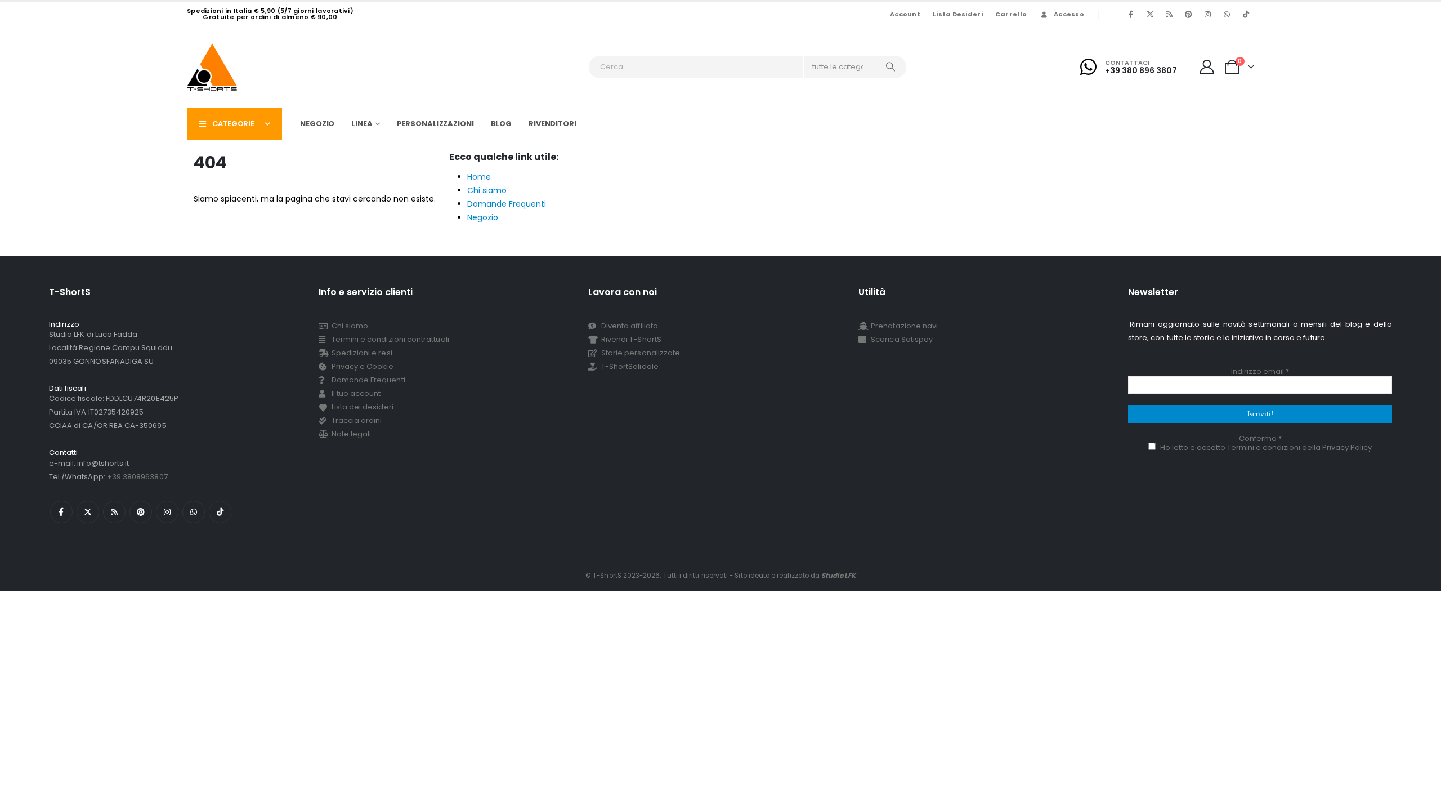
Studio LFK (838, 575)
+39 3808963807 (137, 476)
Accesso (1069, 14)
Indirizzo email (1260, 371)
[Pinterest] (1188, 14)
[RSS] (1169, 14)
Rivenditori (552, 123)
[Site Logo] (212, 67)
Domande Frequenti (506, 204)
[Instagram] (1207, 14)
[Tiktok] (1246, 14)
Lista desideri (958, 14)
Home (479, 176)
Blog (501, 123)
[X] (1150, 14)
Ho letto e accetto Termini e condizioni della (1265, 447)
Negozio (317, 123)
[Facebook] (1131, 14)
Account (905, 14)
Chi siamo (487, 190)
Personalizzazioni (435, 123)
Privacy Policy (1347, 447)
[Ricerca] (890, 67)
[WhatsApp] (1226, 14)
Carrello (1011, 14)
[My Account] (1207, 67)
